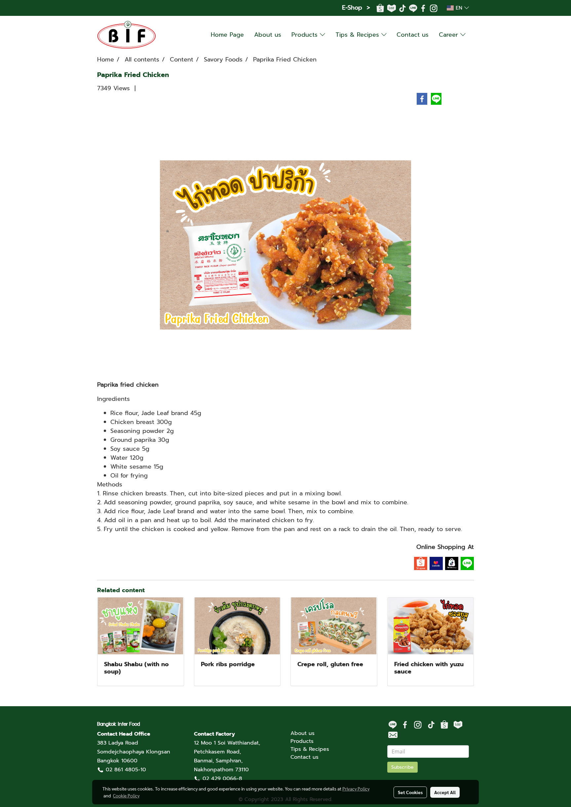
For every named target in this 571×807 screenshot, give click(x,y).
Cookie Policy (126, 795)
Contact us (413, 34)
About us (267, 34)
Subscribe (402, 767)
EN (459, 8)
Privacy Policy (355, 788)
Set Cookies (410, 792)
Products (305, 34)
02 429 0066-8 (222, 779)
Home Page (227, 34)
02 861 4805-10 (126, 770)
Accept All (445, 792)
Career (449, 34)
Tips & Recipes (358, 34)
